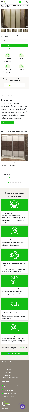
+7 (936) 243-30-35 (9, 390)
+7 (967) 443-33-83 (20, 347)
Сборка (16, 95)
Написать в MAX (15, 353)
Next (26, 18)
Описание (4, 93)
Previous (3, 18)
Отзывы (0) (21, 93)
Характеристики (13, 93)
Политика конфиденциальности (10, 377)
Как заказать (8, 372)
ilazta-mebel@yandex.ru (10, 393)
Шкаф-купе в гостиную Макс (9, 162)
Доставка (9, 95)
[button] (8, 182)
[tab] (4, 93)
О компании (8, 369)
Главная (7, 366)
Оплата (4, 95)
